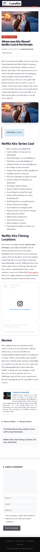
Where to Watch (10, 421)
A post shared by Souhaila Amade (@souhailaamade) (21, 332)
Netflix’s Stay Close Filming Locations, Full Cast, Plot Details (19, 441)
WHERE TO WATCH (9, 37)
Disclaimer (30, 541)
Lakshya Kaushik (20, 392)
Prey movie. (33, 272)
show (19, 132)
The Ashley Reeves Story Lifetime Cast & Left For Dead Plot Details (19, 430)
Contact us (9, 541)
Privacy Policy (20, 541)
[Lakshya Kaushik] (7, 399)
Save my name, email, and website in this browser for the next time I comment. (20, 518)
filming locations (25, 421)
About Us (20, 544)
